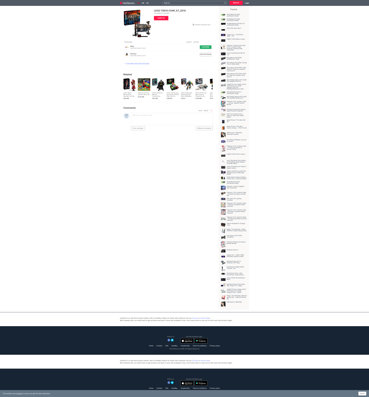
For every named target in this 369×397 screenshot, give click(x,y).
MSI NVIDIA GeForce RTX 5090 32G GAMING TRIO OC (236, 80)
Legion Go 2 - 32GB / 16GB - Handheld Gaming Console (236, 255)
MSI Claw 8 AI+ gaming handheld (234, 199)
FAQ (166, 346)
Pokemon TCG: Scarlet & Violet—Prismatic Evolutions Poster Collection (236, 204)
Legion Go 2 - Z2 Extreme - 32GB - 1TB (235, 35)
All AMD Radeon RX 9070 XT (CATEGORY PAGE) (236, 24)
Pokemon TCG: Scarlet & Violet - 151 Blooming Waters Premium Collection (237, 218)
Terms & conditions (200, 346)
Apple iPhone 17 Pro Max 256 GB (236, 120)
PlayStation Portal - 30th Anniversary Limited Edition (235, 274)
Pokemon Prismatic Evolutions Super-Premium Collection (236, 110)
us (143, 3)
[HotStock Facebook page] (168, 340)
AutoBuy (174, 346)
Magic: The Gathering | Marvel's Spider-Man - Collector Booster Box (237, 297)
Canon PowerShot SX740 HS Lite (236, 53)
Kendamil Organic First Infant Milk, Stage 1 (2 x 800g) (236, 285)
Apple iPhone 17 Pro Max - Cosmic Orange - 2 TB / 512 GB (236, 127)
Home (151, 346)
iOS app (195, 318)
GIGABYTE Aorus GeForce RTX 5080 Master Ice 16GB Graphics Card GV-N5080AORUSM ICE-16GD (236, 87)
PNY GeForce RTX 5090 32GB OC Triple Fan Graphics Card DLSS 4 (236, 75)
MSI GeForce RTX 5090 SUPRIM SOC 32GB (234, 58)
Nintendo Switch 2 (232, 250)
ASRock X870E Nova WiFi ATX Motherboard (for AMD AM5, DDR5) (236, 172)
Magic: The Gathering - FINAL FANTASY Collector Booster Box (237, 230)
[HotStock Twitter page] (172, 340)
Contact (159, 346)
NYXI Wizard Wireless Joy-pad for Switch (236, 140)
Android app (204, 318)
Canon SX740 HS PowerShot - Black (236, 278)
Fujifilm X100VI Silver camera (236, 154)
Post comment (138, 128)
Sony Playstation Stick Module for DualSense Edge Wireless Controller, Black (236, 162)
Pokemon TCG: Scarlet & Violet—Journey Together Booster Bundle (236, 103)
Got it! (362, 393)
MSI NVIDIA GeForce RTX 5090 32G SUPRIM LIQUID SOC (236, 97)
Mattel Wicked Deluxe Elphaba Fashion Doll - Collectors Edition (236, 177)
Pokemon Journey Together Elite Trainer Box (235, 187)
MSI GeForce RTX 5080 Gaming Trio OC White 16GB (237, 63)
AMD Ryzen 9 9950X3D (234, 302)
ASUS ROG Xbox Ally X (234, 28)
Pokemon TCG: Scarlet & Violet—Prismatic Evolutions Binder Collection (236, 211)
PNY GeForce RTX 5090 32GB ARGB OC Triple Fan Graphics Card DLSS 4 (236, 69)
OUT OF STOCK (205, 54)
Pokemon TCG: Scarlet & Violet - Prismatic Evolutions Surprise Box (236, 194)
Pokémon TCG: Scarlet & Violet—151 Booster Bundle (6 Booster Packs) (236, 147)
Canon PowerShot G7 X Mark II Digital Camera (236, 167)
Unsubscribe (185, 346)
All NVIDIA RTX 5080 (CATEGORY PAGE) (233, 19)
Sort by (200, 110)
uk (138, 3)
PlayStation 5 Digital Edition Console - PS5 (235, 267)
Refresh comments (204, 128)
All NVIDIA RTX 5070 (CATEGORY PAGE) (233, 182)
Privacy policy (215, 346)
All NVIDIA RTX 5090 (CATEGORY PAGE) (233, 15)
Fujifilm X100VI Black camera (236, 39)
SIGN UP (236, 3)
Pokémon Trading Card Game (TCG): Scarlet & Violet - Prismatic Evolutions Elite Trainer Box (236, 48)
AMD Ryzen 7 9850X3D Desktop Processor (234, 133)
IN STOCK (205, 47)
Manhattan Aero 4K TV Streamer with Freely (234, 262)
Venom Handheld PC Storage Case (236, 224)
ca (147, 3)
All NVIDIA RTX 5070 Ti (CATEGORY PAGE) (234, 92)
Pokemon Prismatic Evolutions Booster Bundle (236, 242)
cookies (19, 393)
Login (247, 3)
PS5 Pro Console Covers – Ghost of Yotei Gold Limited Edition (235, 115)
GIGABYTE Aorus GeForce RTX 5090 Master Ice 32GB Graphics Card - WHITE (236, 290)
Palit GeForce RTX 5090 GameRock (234, 236)
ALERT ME (161, 18)
